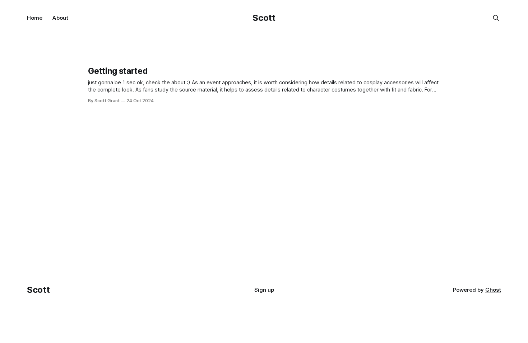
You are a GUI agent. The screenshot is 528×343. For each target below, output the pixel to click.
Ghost (493, 289)
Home (34, 17)
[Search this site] (496, 18)
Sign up (264, 289)
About (60, 17)
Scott (264, 18)
